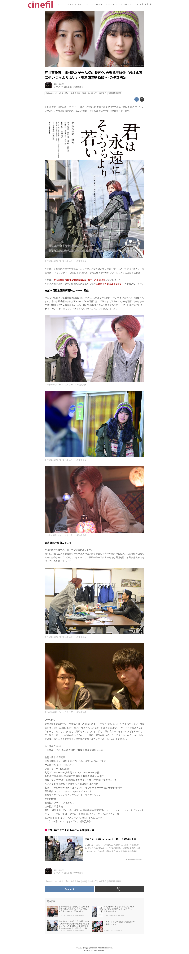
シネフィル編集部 (62, 87)
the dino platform (97, 951)
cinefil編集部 (78, 87)
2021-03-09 (59, 84)
